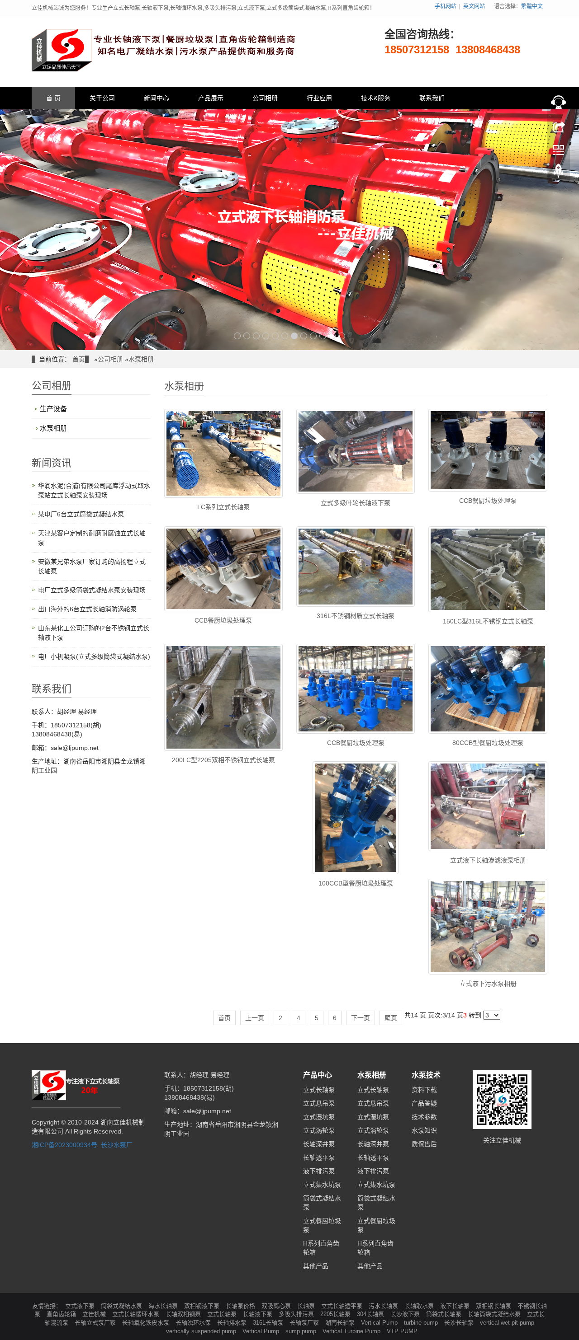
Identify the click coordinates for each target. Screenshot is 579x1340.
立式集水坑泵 (322, 1184)
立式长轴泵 (319, 1089)
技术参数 (424, 1116)
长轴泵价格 (241, 1306)
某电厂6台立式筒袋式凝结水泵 (81, 514)
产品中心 (317, 1075)
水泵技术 (426, 1075)
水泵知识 (424, 1130)
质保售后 (424, 1144)
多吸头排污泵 (297, 1314)
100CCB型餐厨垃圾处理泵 (355, 883)
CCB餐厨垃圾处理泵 (488, 500)
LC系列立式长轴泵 (223, 507)
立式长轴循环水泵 (136, 1314)
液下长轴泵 (455, 1306)
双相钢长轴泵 (494, 1306)
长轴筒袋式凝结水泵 (495, 1314)
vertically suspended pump (202, 1331)
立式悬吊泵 (319, 1103)
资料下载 (424, 1089)
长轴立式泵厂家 (96, 1322)
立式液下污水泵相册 (488, 983)
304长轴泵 (371, 1314)
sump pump (301, 1331)
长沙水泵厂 (117, 1144)
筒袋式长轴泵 (444, 1314)
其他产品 (315, 1266)
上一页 (254, 1017)
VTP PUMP (402, 1331)
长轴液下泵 (258, 1314)
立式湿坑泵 (319, 1116)
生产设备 (53, 408)
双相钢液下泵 (202, 1306)
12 (341, 336)
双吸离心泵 (277, 1306)
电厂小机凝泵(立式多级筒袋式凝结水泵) (94, 656)
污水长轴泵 (384, 1306)
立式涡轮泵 (319, 1130)
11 (332, 336)
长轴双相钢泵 (184, 1314)
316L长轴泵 (269, 1322)
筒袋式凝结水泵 (122, 1306)
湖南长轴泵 (340, 1322)
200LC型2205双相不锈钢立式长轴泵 (223, 760)
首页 (78, 359)
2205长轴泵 (336, 1314)
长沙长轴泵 (459, 1322)
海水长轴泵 (164, 1306)
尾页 (390, 1017)
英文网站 (474, 6)
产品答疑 (424, 1103)
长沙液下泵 (406, 1314)
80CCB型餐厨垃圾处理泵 (487, 742)
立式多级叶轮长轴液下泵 (355, 502)
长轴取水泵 (420, 1306)
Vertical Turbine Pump (352, 1331)
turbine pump (422, 1322)
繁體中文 (532, 6)
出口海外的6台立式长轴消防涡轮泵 (87, 609)
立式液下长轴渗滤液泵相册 (488, 860)
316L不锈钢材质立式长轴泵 (355, 615)
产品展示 (210, 98)
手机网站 (445, 6)
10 (322, 336)
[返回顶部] (558, 173)
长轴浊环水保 (194, 1322)
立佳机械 (95, 1314)
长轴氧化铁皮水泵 (146, 1322)
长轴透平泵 (319, 1157)
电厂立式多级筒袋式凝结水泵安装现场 (92, 590)
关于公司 (102, 98)
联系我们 (432, 98)
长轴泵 (307, 1306)
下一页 (360, 1017)
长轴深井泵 (319, 1144)
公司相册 (265, 98)
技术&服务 (375, 98)
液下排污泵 (319, 1171)
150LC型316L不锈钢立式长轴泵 (488, 621)
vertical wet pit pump (507, 1322)
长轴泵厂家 (305, 1322)
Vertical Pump (380, 1322)
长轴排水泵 (232, 1322)
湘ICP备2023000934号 (64, 1144)
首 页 (53, 98)
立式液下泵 (80, 1306)
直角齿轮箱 (62, 1314)
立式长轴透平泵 (342, 1306)
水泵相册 (141, 359)
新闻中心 (156, 98)
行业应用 (319, 98)
